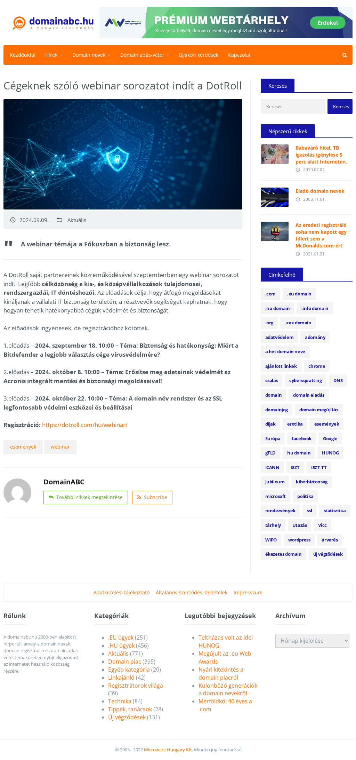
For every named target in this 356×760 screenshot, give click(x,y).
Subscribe (155, 497)
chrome (316, 366)
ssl (309, 510)
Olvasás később (274, 152)
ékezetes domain (283, 554)
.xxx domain (298, 322)
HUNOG (330, 453)
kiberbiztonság (311, 481)
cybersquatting (305, 380)
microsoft (275, 496)
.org (269, 322)
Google (330, 438)
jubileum (275, 481)
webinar (60, 446)
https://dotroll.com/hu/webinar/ (85, 425)
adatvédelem (279, 337)
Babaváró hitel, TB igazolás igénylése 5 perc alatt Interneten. (321, 154)
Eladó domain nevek (320, 191)
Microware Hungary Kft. (168, 749)
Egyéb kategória (129, 669)
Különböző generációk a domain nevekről (228, 689)
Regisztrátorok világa (135, 685)
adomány (315, 337)
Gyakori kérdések (198, 55)
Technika (119, 701)
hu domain (298, 453)
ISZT (295, 467)
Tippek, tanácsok (130, 709)
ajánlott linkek (281, 366)
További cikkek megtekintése (89, 497)
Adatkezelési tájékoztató (121, 592)
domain (273, 395)
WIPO (271, 540)
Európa (273, 438)
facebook (302, 438)
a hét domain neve (285, 351)
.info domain (315, 308)
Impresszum (248, 592)
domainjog (276, 409)
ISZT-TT (318, 467)
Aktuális (76, 220)
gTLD (270, 453)
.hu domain (277, 308)
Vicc (322, 525)
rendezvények (280, 510)
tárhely (273, 525)
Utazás (299, 525)
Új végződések (127, 717)
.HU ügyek (121, 645)
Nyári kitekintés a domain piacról (221, 673)
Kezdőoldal (22, 55)
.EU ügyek (121, 637)
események (23, 446)
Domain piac (124, 661)
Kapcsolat (239, 55)
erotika (295, 424)
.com (270, 294)
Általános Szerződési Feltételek (191, 592)
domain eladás (308, 395)
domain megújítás (318, 409)
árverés (330, 540)
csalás (271, 380)
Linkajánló (121, 677)
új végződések (328, 554)
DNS (338, 380)
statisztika (335, 510)
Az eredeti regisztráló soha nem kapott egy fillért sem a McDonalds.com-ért (321, 235)
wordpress (299, 540)
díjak (270, 424)
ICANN (272, 467)
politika (305, 496)
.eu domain (299, 294)
